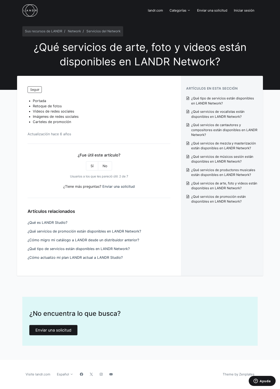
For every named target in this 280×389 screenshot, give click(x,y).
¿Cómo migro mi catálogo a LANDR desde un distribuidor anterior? (83, 240)
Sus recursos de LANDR (43, 31)
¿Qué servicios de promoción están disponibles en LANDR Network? (84, 231)
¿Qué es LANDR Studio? (47, 222)
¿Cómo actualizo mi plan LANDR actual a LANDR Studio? (75, 257)
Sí (92, 166)
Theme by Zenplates (238, 374)
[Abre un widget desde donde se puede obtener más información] (262, 381)
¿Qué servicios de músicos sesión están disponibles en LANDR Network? (222, 159)
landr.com (155, 10)
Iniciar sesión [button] (244, 10)
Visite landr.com (38, 374)
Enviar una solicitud (212, 10)
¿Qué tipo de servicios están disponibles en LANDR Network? (79, 249)
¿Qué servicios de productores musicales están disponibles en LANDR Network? (223, 172)
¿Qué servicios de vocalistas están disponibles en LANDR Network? (218, 114)
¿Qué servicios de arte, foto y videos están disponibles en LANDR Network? (224, 185)
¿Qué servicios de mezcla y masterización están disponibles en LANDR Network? (223, 145)
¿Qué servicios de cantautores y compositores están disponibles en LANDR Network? (224, 130)
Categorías (178, 10)
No (105, 166)
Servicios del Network (103, 31)
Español (63, 374)
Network (74, 31)
